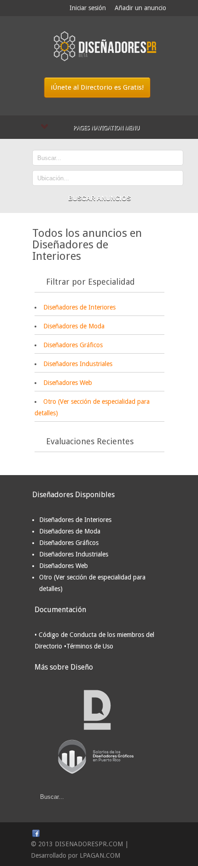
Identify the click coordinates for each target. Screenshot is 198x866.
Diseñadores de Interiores (79, 307)
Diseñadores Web (67, 382)
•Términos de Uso (88, 646)
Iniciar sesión (88, 7)
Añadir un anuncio (140, 7)
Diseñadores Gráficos (73, 345)
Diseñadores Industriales (77, 363)
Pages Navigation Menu (106, 128)
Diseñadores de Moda (74, 326)
